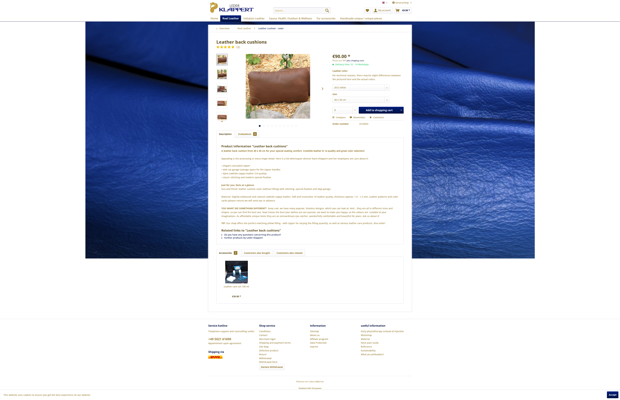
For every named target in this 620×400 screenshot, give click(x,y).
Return (263, 354)
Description (225, 134)
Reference (366, 346)
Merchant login (267, 339)
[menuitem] (302, 10)
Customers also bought (257, 252)
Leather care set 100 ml (236, 286)
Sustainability (368, 350)
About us (315, 335)
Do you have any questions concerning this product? (252, 234)
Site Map (264, 346)
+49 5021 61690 (219, 339)
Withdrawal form (268, 361)
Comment (378, 117)
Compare (340, 117)
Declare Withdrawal (272, 366)
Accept (612, 394)
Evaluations (247, 134)
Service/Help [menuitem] (402, 2)
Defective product (268, 350)
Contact (263, 335)
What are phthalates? (372, 354)
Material (365, 339)
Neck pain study (369, 342)
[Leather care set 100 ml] (237, 272)
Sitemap (314, 331)
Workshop (366, 335)
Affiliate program (319, 339)
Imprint (314, 346)
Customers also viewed (289, 252)
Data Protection (318, 342)
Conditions (265, 331)
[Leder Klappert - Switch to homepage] (232, 7)
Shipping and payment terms (275, 342)
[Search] (327, 10)
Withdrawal (265, 358)
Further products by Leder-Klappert (243, 237)
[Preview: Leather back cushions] (222, 59)
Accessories (227, 252)
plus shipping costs (355, 60)
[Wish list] (367, 10)
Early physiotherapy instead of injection (382, 331)
